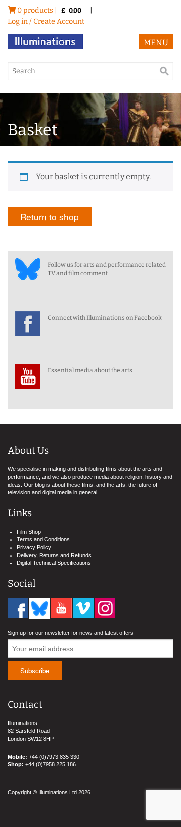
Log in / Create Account (46, 21)
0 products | (48, 10)
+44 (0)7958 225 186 (50, 764)
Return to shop (49, 216)
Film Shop (29, 532)
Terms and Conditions (43, 539)
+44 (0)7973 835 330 (54, 757)
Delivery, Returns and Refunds (54, 555)
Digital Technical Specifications (54, 563)
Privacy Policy (34, 547)
